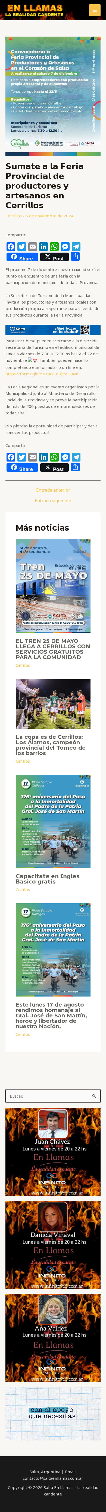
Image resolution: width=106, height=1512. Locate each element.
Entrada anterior (53, 490)
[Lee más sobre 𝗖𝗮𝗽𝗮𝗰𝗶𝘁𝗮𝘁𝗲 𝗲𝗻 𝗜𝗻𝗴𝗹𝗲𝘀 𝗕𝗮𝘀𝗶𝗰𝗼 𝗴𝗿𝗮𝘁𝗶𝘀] (53, 821)
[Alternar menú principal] (95, 10)
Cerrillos (13, 215)
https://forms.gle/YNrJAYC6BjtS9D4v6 (42, 373)
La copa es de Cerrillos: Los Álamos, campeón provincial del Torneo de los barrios (51, 745)
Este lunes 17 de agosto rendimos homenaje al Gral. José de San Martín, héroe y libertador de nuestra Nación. (51, 1015)
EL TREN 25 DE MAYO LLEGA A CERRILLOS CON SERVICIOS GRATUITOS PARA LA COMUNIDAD (53, 649)
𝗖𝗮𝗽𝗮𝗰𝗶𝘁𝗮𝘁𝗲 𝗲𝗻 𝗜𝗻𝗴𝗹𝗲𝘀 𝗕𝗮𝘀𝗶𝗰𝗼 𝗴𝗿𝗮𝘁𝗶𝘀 (48, 879)
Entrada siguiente (53, 500)
